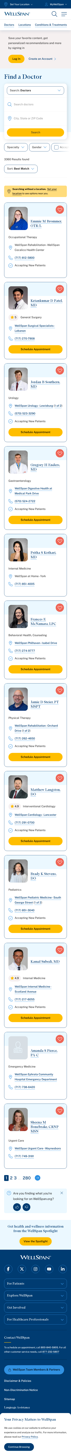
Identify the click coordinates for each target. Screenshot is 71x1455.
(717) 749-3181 (24, 1156)
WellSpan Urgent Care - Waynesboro (38, 1148)
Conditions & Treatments (51, 24)
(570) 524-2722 (25, 501)
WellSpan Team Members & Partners (36, 1369)
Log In (16, 58)
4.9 (17, 806)
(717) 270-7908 (25, 338)
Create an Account (40, 58)
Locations (24, 24)
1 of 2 (58, 405)
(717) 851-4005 (24, 584)
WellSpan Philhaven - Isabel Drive (36, 643)
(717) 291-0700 (24, 822)
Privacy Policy (30, 1436)
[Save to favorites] (60, 209)
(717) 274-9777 (25, 650)
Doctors (9, 24)
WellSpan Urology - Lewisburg (34, 405)
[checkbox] (56, 147)
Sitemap (9, 1399)
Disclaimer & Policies (17, 1380)
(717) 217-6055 (24, 999)
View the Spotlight (36, 1241)
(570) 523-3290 (25, 413)
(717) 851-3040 (24, 910)
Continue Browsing (19, 1447)
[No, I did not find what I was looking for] (26, 1207)
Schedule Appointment (35, 349)
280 (27, 1177)
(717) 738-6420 (25, 1087)
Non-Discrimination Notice (21, 1390)
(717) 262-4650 (25, 738)
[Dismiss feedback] (61, 1193)
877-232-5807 (50, 1351)
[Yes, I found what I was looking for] (17, 1207)
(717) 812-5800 (24, 257)
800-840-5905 (49, 1347)
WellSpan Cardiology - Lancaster (35, 814)
